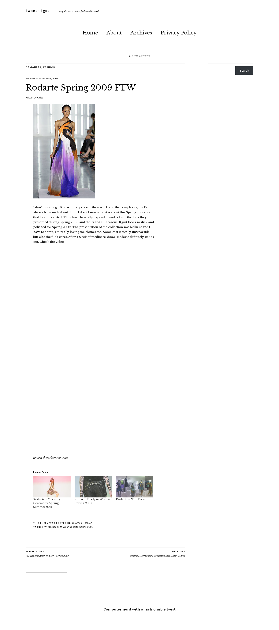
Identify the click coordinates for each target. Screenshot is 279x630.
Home (90, 33)
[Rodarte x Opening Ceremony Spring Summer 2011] (52, 486)
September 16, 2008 (48, 78)
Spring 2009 (86, 526)
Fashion (49, 67)
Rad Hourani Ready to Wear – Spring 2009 (47, 553)
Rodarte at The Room (131, 499)
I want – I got (37, 11)
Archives (141, 33)
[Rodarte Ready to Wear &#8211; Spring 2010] (93, 486)
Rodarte (73, 526)
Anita (40, 97)
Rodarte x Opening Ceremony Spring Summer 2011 (46, 503)
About (114, 33)
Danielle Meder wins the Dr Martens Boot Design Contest (157, 553)
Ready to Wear (60, 526)
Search (244, 70)
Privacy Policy (179, 33)
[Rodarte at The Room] (135, 486)
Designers (33, 67)
